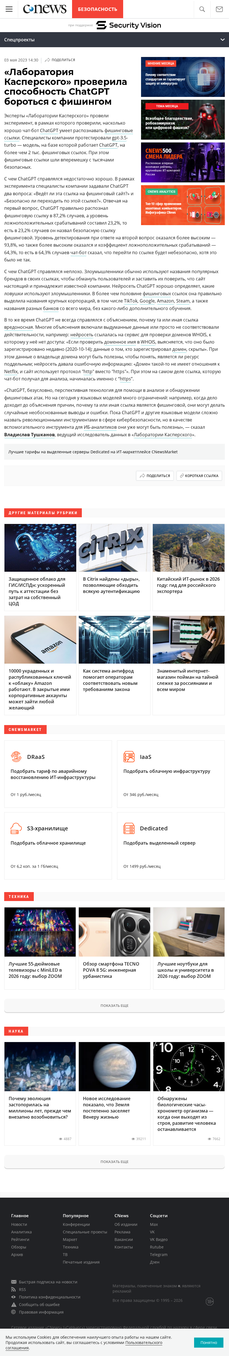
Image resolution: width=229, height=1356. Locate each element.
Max (154, 1224)
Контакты (124, 1247)
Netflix (11, 371)
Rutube (157, 1247)
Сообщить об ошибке (39, 1304)
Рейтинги (20, 1239)
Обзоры (18, 1247)
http (88, 371)
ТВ (65, 1254)
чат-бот (78, 252)
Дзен (154, 1262)
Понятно (209, 1342)
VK (152, 1232)
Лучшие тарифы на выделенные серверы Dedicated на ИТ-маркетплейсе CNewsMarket (93, 451)
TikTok (130, 301)
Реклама (122, 1232)
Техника (70, 1247)
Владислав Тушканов (29, 435)
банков (51, 308)
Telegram (159, 1254)
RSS (22, 1289)
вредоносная (18, 327)
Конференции (76, 1224)
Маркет (70, 1239)
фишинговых (157, 293)
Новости (19, 1224)
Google (147, 301)
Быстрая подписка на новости (48, 1281)
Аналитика (21, 1232)
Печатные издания (81, 1262)
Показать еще (114, 1005)
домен (179, 349)
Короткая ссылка (201, 475)
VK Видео (159, 1239)
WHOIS (148, 342)
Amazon (165, 301)
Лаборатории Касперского (163, 435)
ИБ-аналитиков (100, 427)
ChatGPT (49, 130)
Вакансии (124, 1239)
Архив (17, 1254)
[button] (202, 9)
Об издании (126, 1224)
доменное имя (120, 342)
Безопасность (97, 9)
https (125, 379)
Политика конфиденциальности (49, 1297)
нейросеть (81, 335)
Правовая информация (41, 1312)
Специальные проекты (85, 1232)
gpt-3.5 (119, 138)
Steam (183, 301)
